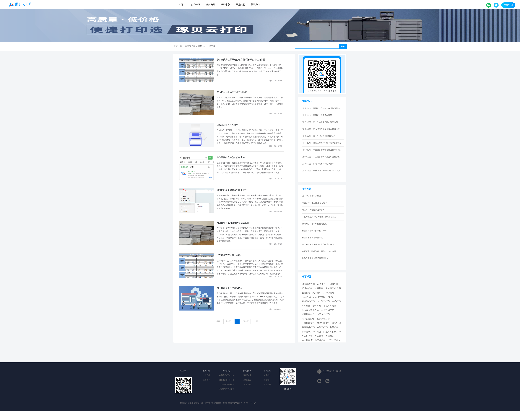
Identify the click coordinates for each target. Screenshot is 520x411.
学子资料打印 (308, 332)
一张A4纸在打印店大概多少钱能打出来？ (319, 217)
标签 (200, 46)
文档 (330, 297)
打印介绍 (195, 4)
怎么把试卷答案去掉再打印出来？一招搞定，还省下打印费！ (328, 129)
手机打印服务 (329, 306)
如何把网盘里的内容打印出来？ (232, 190)
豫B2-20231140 (250, 403)
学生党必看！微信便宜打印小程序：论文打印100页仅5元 (328, 150)
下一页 (246, 321)
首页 (181, 4)
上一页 (228, 321)
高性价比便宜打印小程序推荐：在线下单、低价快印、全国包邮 (328, 122)
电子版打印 (320, 340)
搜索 (343, 46)
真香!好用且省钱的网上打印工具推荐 (328, 171)
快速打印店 (307, 340)
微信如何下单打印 (226, 380)
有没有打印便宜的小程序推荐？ (315, 231)
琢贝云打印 (190, 46)
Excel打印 (306, 297)
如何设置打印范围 (226, 389)
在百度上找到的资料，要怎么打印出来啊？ (320, 251)
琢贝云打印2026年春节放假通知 (326, 108)
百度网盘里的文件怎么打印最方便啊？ (318, 244)
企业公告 (247, 380)
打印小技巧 (328, 293)
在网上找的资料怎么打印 (323, 164)
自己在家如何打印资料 (227, 125)
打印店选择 (307, 336)
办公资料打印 (323, 301)
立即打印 (508, 5)
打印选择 (319, 336)
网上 (319, 332)
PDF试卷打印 (308, 319)
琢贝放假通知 (308, 284)
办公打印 (336, 301)
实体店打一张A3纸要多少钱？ (314, 203)
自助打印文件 (323, 323)
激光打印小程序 (333, 288)
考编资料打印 (308, 301)
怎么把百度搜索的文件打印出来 (232, 92)
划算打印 (334, 327)
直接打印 (336, 323)
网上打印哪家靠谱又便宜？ (313, 210)
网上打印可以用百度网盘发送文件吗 (234, 223)
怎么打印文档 (327, 310)
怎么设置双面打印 (310, 310)
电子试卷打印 (323, 319)
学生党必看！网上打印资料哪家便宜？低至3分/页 (328, 157)
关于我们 (255, 4)
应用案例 (206, 380)
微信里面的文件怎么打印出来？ (232, 157)
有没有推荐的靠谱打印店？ (313, 238)
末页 (256, 321)
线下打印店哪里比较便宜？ (324, 136)
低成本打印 (307, 288)
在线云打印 (322, 327)
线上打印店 (209, 46)
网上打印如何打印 (332, 332)
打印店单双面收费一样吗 (228, 255)
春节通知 (321, 284)
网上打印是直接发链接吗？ (230, 288)
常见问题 (240, 4)
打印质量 (306, 306)
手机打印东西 (308, 323)
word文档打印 (319, 297)
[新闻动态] (306, 108)
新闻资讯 (210, 4)
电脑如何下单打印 (226, 375)
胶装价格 (306, 293)
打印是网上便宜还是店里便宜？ (315, 258)
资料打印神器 (308, 314)
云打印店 (317, 306)
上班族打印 (333, 284)
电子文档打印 (323, 314)
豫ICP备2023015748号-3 (232, 403)
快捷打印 (330, 336)
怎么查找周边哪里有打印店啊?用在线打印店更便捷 (241, 59)
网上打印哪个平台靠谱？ (312, 196)
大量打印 (319, 288)
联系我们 (267, 380)
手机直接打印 (308, 327)
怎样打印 (317, 293)
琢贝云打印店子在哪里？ (323, 115)
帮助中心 (225, 4)
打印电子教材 (334, 340)
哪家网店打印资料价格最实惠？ (315, 224)
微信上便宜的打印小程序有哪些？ (327, 143)
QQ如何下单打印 (227, 385)
